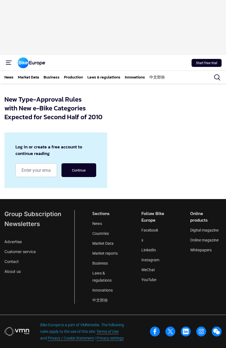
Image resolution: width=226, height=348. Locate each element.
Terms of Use (107, 331)
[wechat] (217, 331)
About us (12, 271)
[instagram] (201, 331)
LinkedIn (148, 250)
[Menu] (8, 62)
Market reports (105, 253)
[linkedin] (186, 331)
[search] (217, 77)
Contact (11, 261)
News (97, 223)
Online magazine (204, 240)
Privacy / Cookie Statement (71, 338)
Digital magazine (204, 230)
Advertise (13, 241)
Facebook (149, 230)
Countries (100, 233)
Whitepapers (201, 250)
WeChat (148, 270)
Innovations (102, 290)
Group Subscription (32, 214)
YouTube (148, 280)
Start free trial (206, 63)
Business (100, 263)
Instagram (150, 260)
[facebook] (155, 331)
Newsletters (22, 223)
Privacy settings (110, 338)
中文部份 (100, 300)
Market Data (103, 243)
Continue (79, 170)
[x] (170, 331)
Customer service (20, 251)
